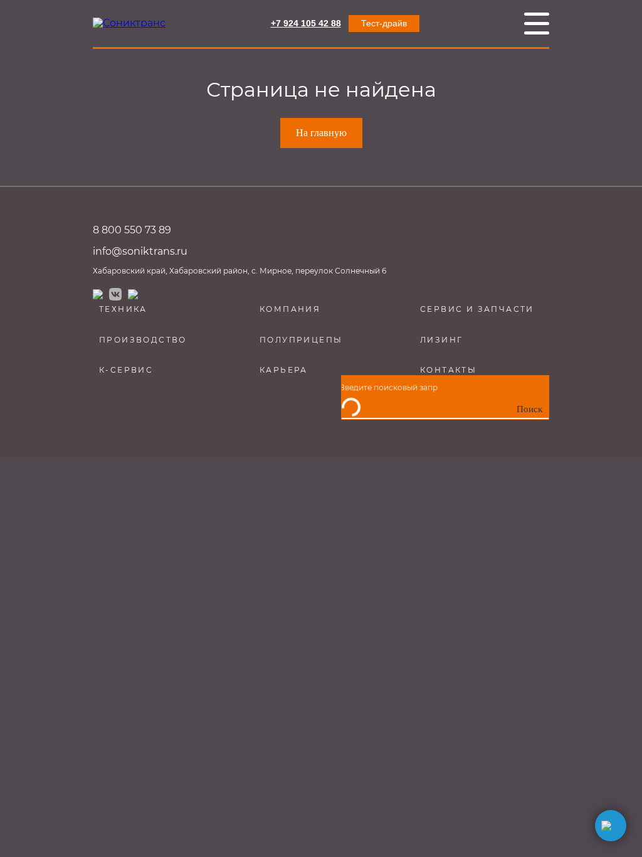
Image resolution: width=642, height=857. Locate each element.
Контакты (448, 370)
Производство (143, 339)
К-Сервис (126, 370)
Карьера (284, 370)
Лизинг (441, 339)
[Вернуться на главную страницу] (129, 23)
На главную (321, 132)
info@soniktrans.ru (140, 251)
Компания (290, 309)
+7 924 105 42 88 (306, 23)
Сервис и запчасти (477, 309)
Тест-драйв (384, 23)
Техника (123, 309)
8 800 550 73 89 (132, 230)
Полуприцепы (301, 339)
